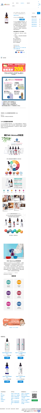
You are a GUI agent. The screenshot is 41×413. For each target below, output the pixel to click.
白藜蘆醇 (17, 48)
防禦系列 (8, 307)
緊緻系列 (8, 296)
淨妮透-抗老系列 (16, 15)
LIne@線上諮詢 (34, 391)
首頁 (14, 12)
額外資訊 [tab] (4, 57)
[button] (24, 3)
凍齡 (25, 47)
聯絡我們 (17, 408)
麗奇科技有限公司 (33, 410)
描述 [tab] (1, 57)
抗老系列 (19, 296)
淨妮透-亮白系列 (34, 19)
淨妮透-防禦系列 (34, 26)
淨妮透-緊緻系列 (34, 24)
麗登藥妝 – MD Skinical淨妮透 (13, 327)
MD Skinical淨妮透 (21, 47)
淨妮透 (14, 48)
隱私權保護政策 (2, 408)
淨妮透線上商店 (17, 12)
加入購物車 (22, 19)
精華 (19, 48)
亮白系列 (8, 285)
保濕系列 (19, 307)
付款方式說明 (8, 408)
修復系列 (19, 285)
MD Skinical (17, 47)
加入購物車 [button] (7, 357)
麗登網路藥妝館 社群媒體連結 (8, 274)
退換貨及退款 (13, 408)
